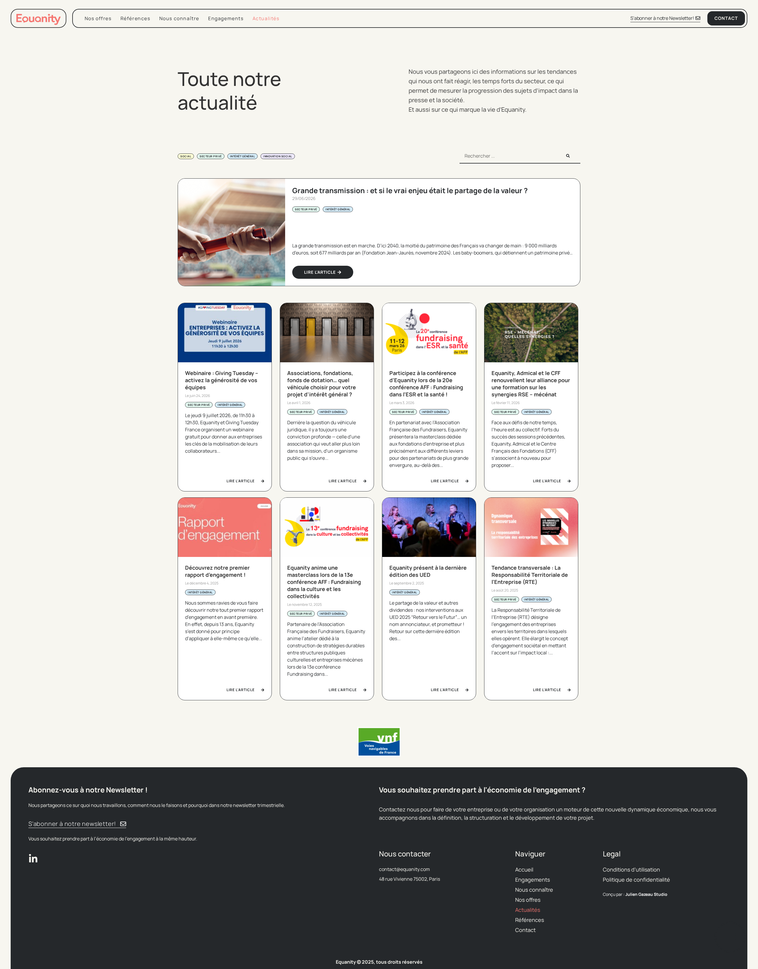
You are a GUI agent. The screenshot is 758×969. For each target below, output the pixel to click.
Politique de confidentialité (636, 879)
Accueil (524, 869)
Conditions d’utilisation (631, 869)
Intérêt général (242, 156)
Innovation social (277, 156)
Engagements (226, 18)
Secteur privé (211, 156)
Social (185, 156)
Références (135, 18)
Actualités (266, 18)
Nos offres (98, 18)
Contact (525, 929)
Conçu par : (635, 894)
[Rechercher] (567, 156)
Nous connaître (179, 18)
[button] (184, 742)
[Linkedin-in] (33, 859)
